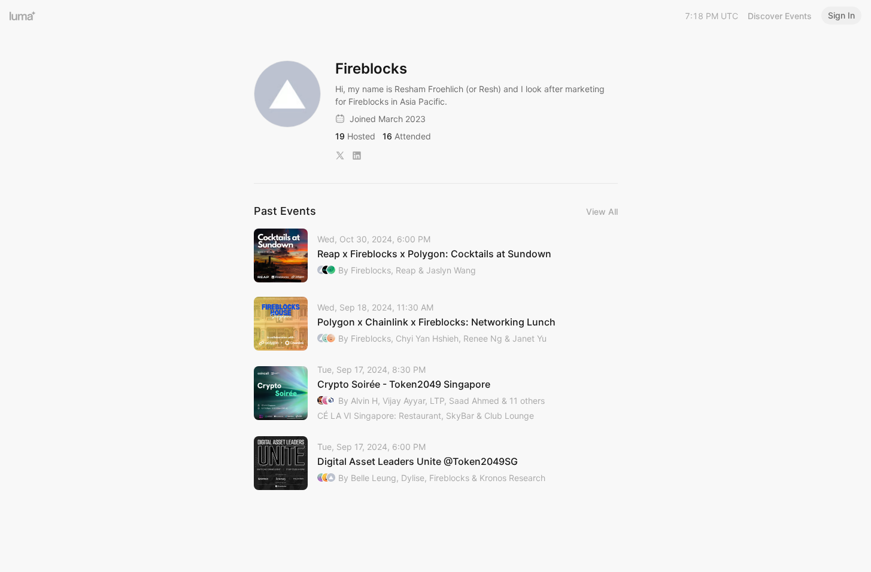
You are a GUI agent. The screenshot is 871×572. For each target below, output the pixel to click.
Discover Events (780, 16)
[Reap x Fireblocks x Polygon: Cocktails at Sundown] (436, 255)
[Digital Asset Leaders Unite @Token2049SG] (436, 463)
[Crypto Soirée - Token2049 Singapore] (436, 393)
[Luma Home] (23, 15)
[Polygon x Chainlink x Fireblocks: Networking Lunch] (436, 324)
